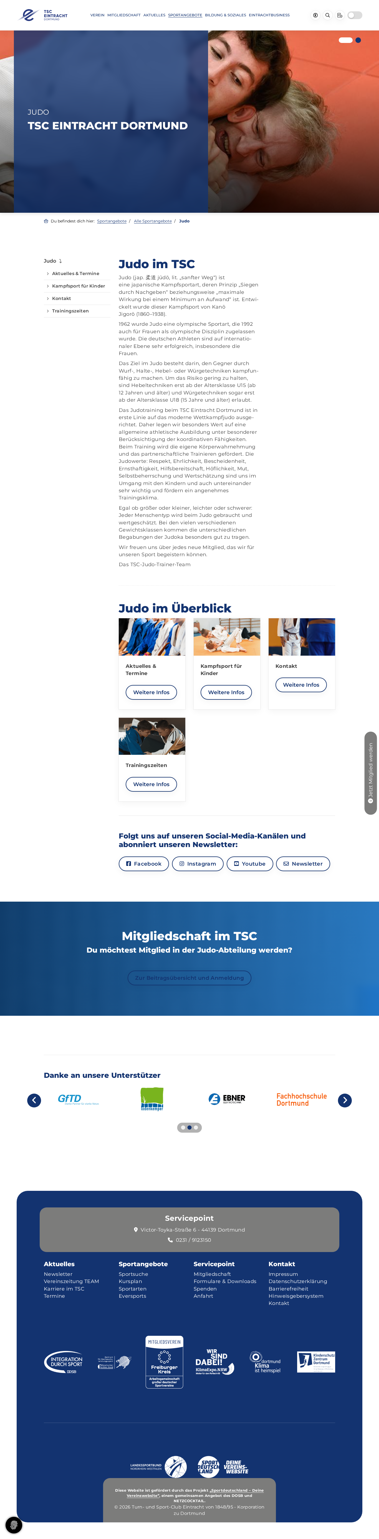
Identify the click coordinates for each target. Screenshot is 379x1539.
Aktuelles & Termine (75, 273)
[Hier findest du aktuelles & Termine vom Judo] (152, 637)
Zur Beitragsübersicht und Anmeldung (189, 977)
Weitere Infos (151, 692)
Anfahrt (203, 1296)
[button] (341, 40)
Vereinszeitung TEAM (71, 1281)
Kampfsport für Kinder (78, 286)
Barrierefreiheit (288, 1289)
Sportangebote (185, 15)
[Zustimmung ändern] (14, 1525)
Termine (54, 1296)
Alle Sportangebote (153, 221)
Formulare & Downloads (225, 1281)
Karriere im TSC (64, 1289)
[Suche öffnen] (327, 15)
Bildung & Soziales (225, 15)
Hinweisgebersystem (296, 1296)
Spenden (205, 1289)
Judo (50, 261)
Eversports (132, 1296)
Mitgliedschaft (124, 15)
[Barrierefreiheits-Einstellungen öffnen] (315, 15)
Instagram (201, 863)
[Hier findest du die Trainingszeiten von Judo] (152, 736)
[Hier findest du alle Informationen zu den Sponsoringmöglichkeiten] (152, 1099)
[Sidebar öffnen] (340, 15)
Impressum (283, 1274)
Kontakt (61, 298)
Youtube (253, 863)
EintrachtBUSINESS (269, 15)
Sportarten (132, 1289)
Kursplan (130, 1281)
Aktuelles (154, 15)
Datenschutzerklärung (298, 1281)
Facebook (146, 863)
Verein (97, 15)
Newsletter (306, 863)
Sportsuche (133, 1274)
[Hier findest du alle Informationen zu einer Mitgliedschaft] (370, 800)
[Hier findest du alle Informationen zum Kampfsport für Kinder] (227, 637)
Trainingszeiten (70, 311)
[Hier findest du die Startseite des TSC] (42, 15)
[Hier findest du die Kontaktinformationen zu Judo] (302, 637)
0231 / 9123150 (193, 1240)
